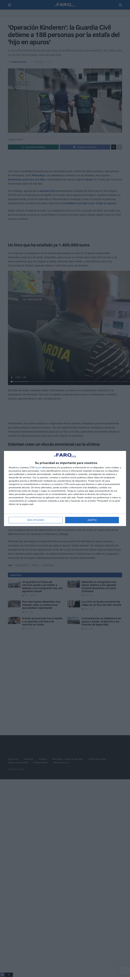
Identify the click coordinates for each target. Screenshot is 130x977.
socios (38, 467)
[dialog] (65, 488)
